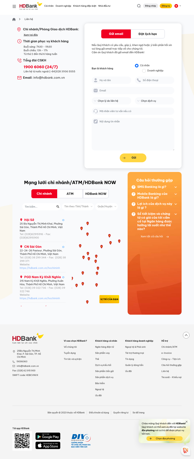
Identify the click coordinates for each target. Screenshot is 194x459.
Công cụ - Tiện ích (171, 359)
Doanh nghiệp (63, 5)
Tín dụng (129, 359)
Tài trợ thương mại (134, 353)
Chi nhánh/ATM (169, 347)
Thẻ (97, 359)
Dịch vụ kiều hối (103, 365)
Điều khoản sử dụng (99, 412)
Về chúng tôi (70, 347)
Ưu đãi (98, 395)
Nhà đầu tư (104, 5)
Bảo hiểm (100, 383)
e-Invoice (166, 353)
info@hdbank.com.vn (28, 366)
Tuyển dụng (70, 353)
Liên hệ (29, 19)
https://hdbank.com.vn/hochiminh (40, 267)
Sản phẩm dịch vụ (104, 377)
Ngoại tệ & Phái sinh (135, 347)
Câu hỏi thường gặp (171, 365)
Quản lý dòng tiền (134, 365)
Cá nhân (49, 5)
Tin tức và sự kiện (73, 359)
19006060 (22, 361)
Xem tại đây (31, 34)
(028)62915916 (34, 234)
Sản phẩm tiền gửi (104, 371)
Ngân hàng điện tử (104, 347)
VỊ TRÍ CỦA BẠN (109, 299)
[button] (63, 220)
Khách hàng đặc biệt (84, 5)
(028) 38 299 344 (35, 257)
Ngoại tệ (99, 389)
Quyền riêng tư (120, 412)
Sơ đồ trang (138, 412)
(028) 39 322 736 (35, 287)
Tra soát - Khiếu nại (171, 377)
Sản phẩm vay (102, 353)
